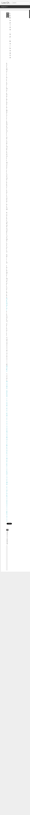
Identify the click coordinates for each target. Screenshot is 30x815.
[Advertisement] (16, 38)
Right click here (6, 304)
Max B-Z (6, 368)
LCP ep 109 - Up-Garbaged (10, 35)
